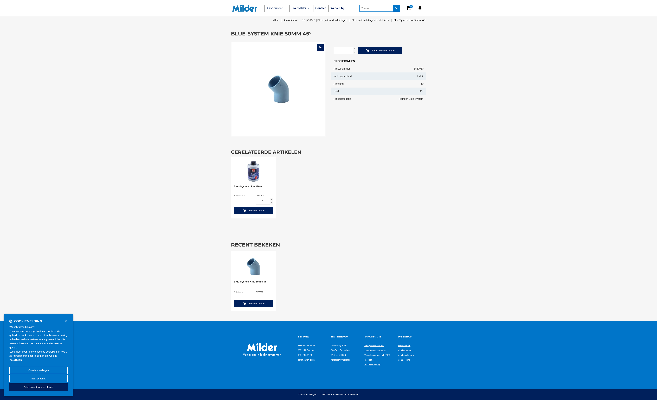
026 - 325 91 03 (305, 355)
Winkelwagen (404, 345)
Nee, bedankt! (38, 378)
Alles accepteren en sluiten (38, 387)
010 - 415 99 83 (338, 355)
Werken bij (337, 8)
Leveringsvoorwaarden (375, 350)
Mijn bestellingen (406, 355)
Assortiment (274, 8)
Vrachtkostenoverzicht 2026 (377, 355)
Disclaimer (369, 360)
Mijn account (404, 360)
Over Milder (299, 8)
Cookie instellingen (38, 370)
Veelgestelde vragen (374, 345)
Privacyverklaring (372, 365)
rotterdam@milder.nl (340, 360)
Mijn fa (401, 350)
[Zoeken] (396, 8)
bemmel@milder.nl (306, 360)
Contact (320, 8)
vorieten (407, 350)
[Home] (244, 8)
